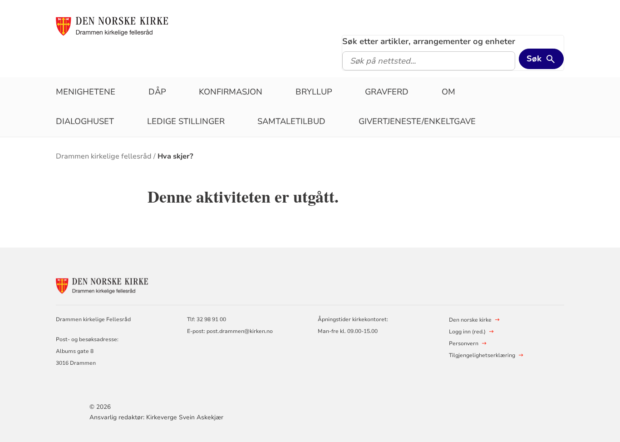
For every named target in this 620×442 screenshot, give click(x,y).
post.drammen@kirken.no (240, 331)
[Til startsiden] (116, 25)
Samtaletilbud (291, 121)
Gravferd (386, 91)
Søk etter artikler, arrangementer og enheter (428, 41)
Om (448, 91)
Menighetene (85, 91)
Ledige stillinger (186, 121)
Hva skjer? (175, 156)
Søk (534, 58)
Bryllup (313, 91)
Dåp (157, 91)
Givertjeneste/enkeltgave (417, 121)
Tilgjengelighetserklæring (482, 355)
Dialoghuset (85, 121)
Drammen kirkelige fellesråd (104, 156)
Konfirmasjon (230, 91)
